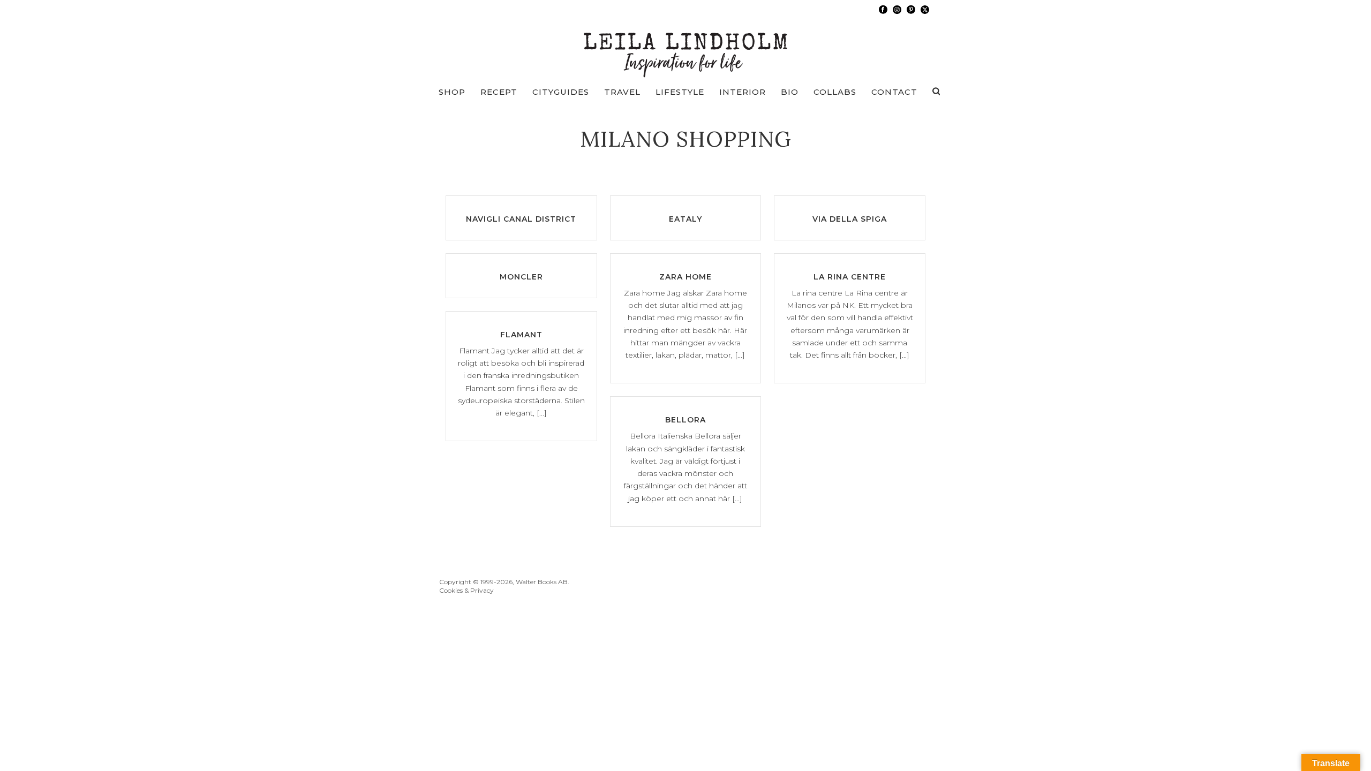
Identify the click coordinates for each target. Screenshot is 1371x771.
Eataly (685, 219)
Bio (790, 92)
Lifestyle (680, 92)
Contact (894, 92)
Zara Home (685, 277)
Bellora (685, 420)
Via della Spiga (849, 219)
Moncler (521, 277)
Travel (622, 92)
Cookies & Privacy (466, 590)
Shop (452, 92)
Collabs (834, 92)
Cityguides (560, 92)
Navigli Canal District (521, 219)
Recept (498, 92)
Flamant (521, 334)
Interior (742, 92)
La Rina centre (849, 277)
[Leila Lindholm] (686, 48)
